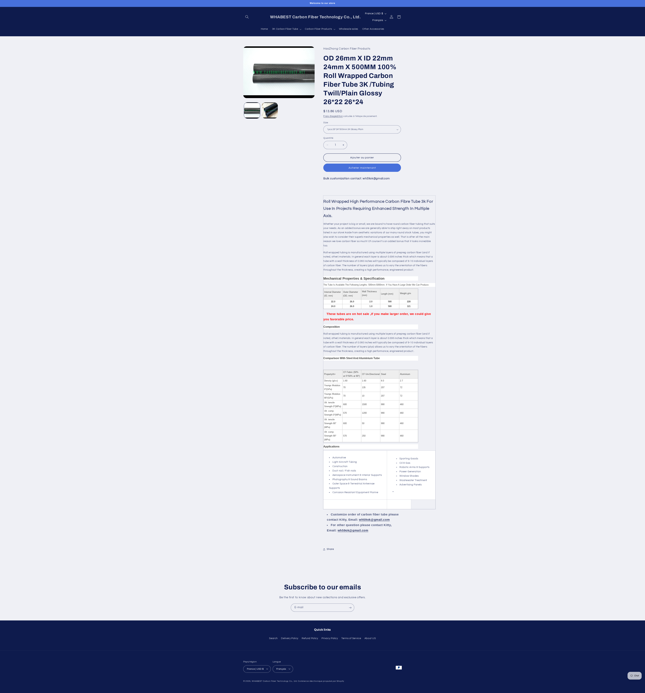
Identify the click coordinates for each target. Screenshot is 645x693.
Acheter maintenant (362, 167)
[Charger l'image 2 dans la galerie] (270, 110)
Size (325, 122)
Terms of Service (351, 638)
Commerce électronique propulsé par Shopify (321, 681)
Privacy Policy (329, 638)
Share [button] (330, 549)
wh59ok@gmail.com (374, 520)
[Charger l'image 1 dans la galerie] (252, 110)
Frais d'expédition (333, 116)
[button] (247, 17)
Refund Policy (310, 638)
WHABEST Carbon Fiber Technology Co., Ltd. (274, 681)
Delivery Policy (289, 638)
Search (273, 638)
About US (370, 638)
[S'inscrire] (350, 607)
